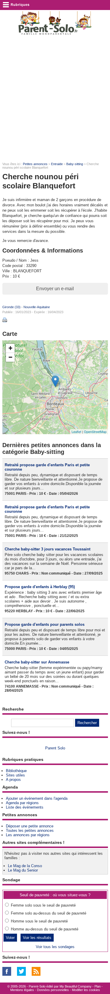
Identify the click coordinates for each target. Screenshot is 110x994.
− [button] (10, 357)
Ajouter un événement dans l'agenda (36, 798)
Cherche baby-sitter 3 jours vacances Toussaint (47, 549)
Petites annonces (35, 164)
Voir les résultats (37, 937)
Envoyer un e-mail (55, 288)
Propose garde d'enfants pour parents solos (44, 624)
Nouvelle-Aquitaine (36, 307)
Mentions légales (22, 990)
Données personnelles (53, 990)
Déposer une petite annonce (29, 826)
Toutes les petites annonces (30, 830)
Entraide (57, 164)
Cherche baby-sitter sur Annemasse (37, 662)
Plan (97, 986)
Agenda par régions (22, 803)
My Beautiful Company (76, 986)
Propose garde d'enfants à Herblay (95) (40, 587)
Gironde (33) (11, 307)
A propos (13, 779)
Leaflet (76, 431)
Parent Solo (55, 748)
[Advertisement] (55, 98)
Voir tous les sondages (55, 947)
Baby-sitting (74, 164)
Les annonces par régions (28, 835)
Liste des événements (24, 807)
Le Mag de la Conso (25, 866)
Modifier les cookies (86, 990)
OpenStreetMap (95, 431)
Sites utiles (15, 775)
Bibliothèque (16, 771)
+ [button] (10, 348)
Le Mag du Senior (23, 870)
